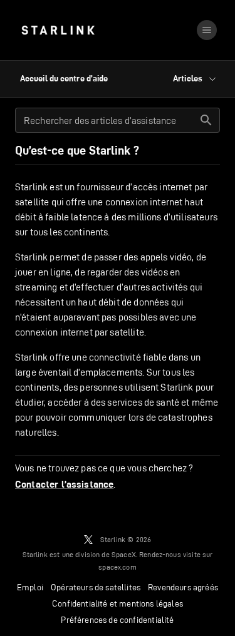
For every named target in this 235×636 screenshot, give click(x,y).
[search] (206, 120)
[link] (58, 30)
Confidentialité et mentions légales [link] (117, 603)
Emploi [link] (30, 587)
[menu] (207, 30)
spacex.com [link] (117, 567)
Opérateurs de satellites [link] (95, 587)
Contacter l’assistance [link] (64, 485)
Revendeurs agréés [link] (183, 587)
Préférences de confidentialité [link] (117, 620)
